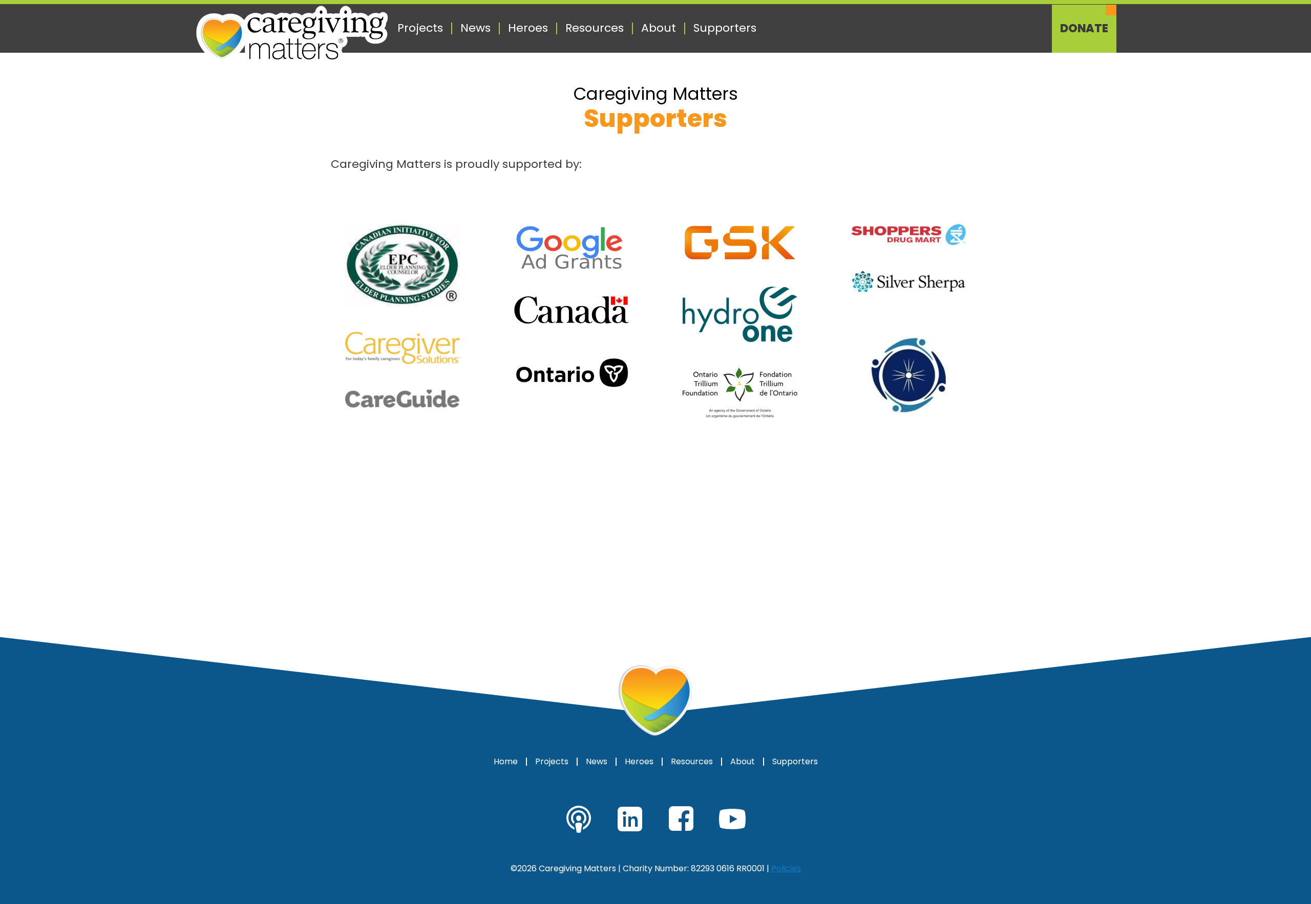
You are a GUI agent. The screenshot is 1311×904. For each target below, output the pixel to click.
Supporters (724, 28)
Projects (420, 28)
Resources (594, 28)
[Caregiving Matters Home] (292, 35)
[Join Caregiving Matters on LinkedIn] (630, 819)
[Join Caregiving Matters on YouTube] (732, 819)
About (658, 28)
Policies (786, 868)
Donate (1084, 28)
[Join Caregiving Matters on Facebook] (681, 819)
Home (506, 762)
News (475, 28)
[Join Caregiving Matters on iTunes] (578, 819)
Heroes (528, 28)
